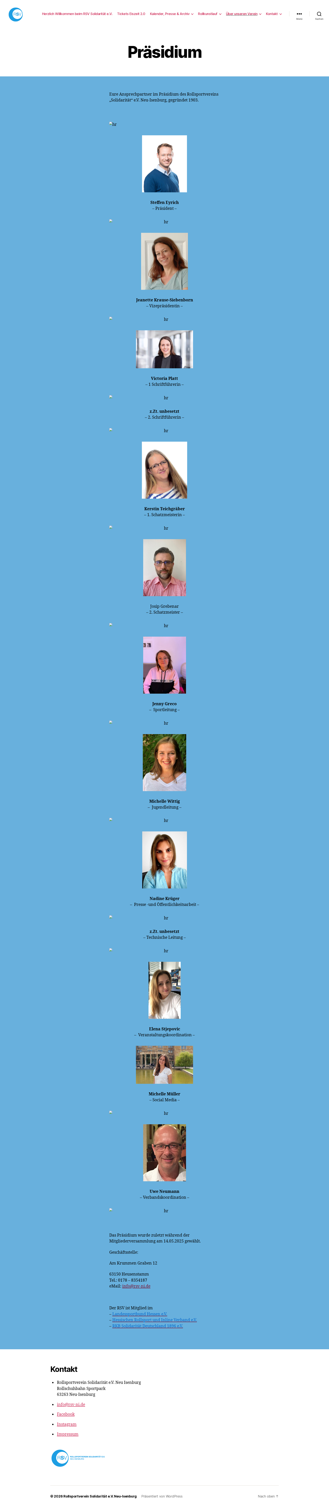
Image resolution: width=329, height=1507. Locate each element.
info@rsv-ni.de (136, 1286)
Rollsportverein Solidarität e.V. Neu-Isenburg (100, 1496)
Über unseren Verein (242, 14)
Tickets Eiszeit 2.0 (131, 14)
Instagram (67, 1424)
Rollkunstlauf (207, 14)
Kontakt (272, 14)
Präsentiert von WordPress (161, 1496)
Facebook (66, 1414)
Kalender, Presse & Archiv (170, 14)
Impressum (67, 1434)
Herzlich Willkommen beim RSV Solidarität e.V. (77, 14)
